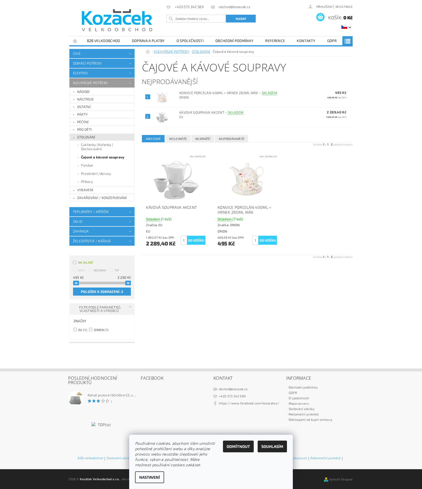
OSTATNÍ (84, 107)
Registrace (344, 6)
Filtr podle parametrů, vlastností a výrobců (100, 309)
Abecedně (153, 138)
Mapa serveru (299, 403)
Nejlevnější (178, 138)
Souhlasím (272, 446)
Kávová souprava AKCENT (211, 112)
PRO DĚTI (84, 129)
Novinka (100, 270)
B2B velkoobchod (103, 40)
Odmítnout (238, 446)
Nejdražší (202, 138)
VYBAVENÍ (85, 190)
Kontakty (306, 40)
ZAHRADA (81, 231)
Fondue (87, 165)
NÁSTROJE (85, 99)
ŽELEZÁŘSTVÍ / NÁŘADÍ (92, 241)
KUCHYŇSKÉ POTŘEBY (90, 83)
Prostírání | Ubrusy (96, 173)
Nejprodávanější (231, 138)
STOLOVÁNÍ (86, 137)
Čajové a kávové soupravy (103, 157)
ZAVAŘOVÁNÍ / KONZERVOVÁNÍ (102, 198)
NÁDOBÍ (83, 91)
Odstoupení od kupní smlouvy (311, 420)
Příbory (87, 181)
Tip (117, 270)
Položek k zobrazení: (102, 291)
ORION (100, 330)
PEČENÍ (83, 122)
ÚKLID (78, 221)
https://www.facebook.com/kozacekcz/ (249, 403)
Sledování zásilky (302, 409)
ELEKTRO (80, 73)
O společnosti (190, 40)
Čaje (77, 53)
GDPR (332, 40)
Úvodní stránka (75, 40)
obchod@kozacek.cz (233, 389)
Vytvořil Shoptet (341, 479)
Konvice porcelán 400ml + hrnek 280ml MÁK (228, 93)
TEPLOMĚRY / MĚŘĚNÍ (91, 212)
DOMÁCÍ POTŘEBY (87, 63)
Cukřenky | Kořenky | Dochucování (97, 147)
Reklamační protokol (304, 414)
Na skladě (86, 262)
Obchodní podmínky (234, 40)
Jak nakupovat (296, 458)
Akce (81, 270)
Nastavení (149, 477)
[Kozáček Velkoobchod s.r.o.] (117, 20)
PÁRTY (82, 114)
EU (82, 330)
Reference (275, 40)
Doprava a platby (148, 40)
